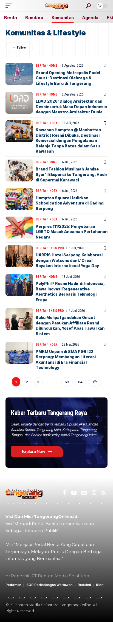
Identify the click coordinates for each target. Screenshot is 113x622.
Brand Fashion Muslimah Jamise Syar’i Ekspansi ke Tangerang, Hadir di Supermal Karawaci (72, 174)
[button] (10, 6)
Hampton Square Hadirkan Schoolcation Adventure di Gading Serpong (70, 203)
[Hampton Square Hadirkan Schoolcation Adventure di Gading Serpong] (19, 199)
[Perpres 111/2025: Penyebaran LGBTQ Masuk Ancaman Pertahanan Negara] (19, 228)
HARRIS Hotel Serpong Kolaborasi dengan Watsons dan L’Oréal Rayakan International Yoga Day (69, 260)
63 (67, 382)
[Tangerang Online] (56, 5)
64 (80, 382)
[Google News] (84, 492)
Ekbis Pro (56, 248)
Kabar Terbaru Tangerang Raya (49, 413)
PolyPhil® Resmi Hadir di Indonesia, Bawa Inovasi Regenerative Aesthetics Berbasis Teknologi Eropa (70, 291)
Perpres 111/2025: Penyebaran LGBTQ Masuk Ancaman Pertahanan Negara (72, 231)
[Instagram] (94, 492)
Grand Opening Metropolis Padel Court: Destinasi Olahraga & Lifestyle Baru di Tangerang (68, 78)
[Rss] (104, 492)
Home (53, 66)
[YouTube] (73, 492)
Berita (41, 66)
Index (53, 123)
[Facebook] (64, 492)
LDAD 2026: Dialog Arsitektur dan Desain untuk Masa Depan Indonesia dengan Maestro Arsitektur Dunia (71, 106)
